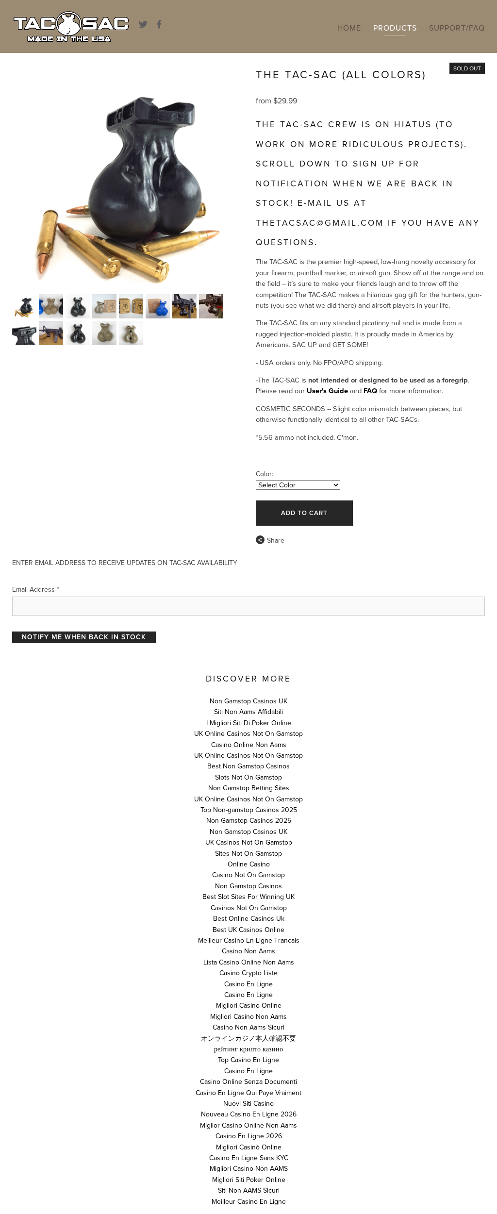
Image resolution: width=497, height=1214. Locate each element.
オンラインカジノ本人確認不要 (248, 1038)
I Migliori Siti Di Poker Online (248, 723)
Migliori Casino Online (249, 1005)
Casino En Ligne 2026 (248, 1136)
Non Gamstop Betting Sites (248, 788)
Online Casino (249, 864)
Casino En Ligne (248, 984)
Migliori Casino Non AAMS (249, 1168)
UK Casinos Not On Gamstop (248, 842)
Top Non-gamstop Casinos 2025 (248, 810)
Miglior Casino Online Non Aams (248, 1125)
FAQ (370, 391)
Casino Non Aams (248, 951)
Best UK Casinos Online (248, 930)
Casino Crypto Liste (248, 973)
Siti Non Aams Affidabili (248, 712)
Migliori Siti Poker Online (248, 1180)
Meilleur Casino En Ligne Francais (248, 940)
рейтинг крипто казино (248, 1049)
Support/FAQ (457, 28)
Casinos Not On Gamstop (249, 908)
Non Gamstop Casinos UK (248, 701)
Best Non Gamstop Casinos (248, 766)
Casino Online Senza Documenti (248, 1082)
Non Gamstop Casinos (248, 886)
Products (395, 28)
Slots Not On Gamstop (248, 777)
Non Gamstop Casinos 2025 (248, 820)
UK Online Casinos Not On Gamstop (248, 734)
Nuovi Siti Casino (248, 1103)
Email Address (35, 589)
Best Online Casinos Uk (248, 919)
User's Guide (327, 391)
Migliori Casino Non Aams (248, 1017)
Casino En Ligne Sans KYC (248, 1158)
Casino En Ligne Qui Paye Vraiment (248, 1093)
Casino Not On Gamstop (248, 875)
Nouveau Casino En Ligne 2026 (249, 1114)
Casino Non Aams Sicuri (248, 1027)
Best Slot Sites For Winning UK (248, 897)
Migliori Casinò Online (249, 1147)
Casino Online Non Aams (248, 745)
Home (349, 28)
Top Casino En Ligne (248, 1060)
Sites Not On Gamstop (248, 853)
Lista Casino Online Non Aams (248, 962)
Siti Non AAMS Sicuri (249, 1190)
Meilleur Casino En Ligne (249, 1201)
